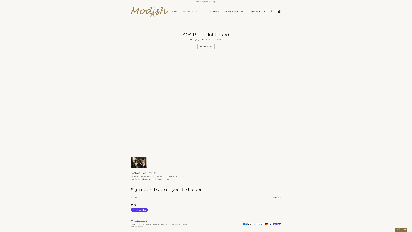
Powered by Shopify (137, 226)
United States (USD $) (140, 221)
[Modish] (149, 11)
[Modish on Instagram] (135, 205)
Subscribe (277, 197)
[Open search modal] (271, 11)
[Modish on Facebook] (132, 205)
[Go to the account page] (275, 11)
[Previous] (189, 2)
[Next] (222, 2)
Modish (145, 224)
